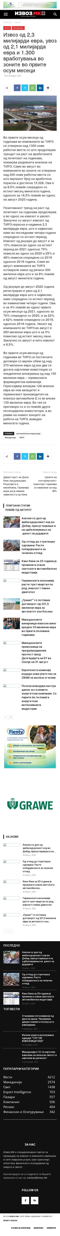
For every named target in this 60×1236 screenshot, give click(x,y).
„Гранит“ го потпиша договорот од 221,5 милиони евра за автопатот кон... (39, 918)
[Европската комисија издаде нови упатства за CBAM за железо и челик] (11, 674)
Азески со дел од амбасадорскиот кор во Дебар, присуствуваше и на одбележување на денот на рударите (39, 526)
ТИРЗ (21, 437)
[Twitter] (25, 87)
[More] (48, 87)
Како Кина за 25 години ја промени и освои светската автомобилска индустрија (38, 996)
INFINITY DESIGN (10, 1220)
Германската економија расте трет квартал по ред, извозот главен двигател (38, 901)
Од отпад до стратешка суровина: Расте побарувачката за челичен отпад (37, 979)
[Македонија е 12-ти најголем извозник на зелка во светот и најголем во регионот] (11, 1056)
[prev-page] (5, 717)
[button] (5, 14)
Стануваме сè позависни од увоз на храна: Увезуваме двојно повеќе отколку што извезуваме (38, 1020)
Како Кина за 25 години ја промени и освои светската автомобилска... (38, 884)
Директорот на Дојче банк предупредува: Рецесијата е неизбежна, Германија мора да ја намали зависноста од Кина (16, 486)
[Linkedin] (40, 87)
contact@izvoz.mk (37, 1177)
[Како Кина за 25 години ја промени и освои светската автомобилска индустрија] (11, 565)
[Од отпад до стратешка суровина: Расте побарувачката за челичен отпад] (11, 545)
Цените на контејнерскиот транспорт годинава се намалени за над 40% (45, 484)
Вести (18, 22)
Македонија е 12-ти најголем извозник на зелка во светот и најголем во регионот (39, 1055)
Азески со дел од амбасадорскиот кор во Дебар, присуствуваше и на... (39, 848)
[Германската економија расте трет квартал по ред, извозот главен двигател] (11, 584)
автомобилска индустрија (28, 433)
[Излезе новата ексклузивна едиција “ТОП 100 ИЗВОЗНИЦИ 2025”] (11, 1040)
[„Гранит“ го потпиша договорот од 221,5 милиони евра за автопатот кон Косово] (11, 604)
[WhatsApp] (32, 87)
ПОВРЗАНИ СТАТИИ (18, 505)
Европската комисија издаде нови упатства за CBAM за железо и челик (39, 673)
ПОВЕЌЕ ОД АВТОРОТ (18, 509)
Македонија (18, 28)
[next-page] (11, 717)
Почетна (7, 22)
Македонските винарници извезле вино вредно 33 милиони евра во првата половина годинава (39, 627)
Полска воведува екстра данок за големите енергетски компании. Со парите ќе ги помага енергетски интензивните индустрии (39, 697)
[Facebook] (17, 87)
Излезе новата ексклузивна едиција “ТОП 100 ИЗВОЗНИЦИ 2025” (38, 1038)
